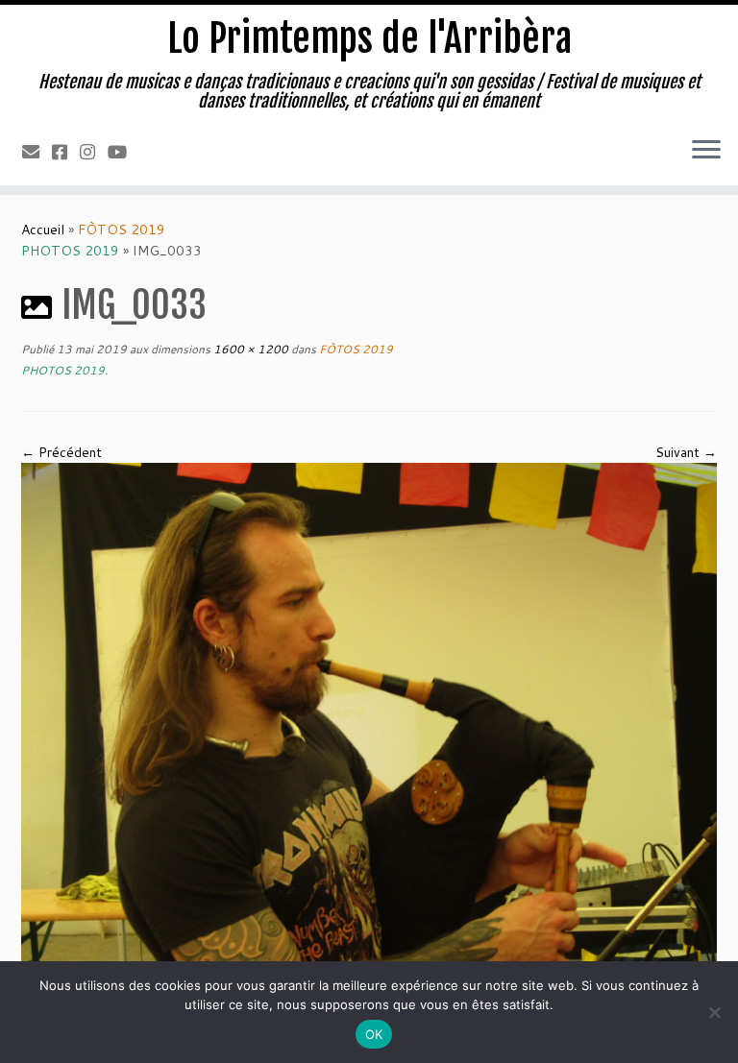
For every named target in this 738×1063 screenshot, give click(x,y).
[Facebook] (66, 151)
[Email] (37, 151)
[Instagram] (94, 151)
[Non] (714, 1012)
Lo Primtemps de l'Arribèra (369, 38)
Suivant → (686, 452)
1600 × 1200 (249, 349)
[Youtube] (123, 151)
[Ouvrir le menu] (706, 150)
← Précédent (61, 452)
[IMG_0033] (369, 722)
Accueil (42, 229)
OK (374, 1034)
